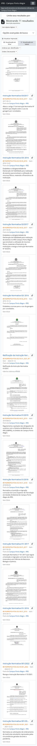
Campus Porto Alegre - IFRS (19, 103)
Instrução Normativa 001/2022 (16, 663)
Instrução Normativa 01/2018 (15, 479)
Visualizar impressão (10, 38)
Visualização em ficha (10, 43)
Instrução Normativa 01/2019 (15, 415)
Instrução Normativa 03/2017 (15, 96)
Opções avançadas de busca (15, 33)
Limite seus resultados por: (18, 15)
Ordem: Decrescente (8, 51)
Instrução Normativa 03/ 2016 (16, 158)
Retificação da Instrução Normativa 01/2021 (16, 355)
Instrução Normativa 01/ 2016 (16, 608)
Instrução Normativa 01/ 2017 (16, 544)
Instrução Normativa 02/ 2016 (16, 295)
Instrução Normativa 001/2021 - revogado (16, 721)
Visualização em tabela (27, 43)
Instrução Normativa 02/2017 (15, 224)
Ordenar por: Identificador (10, 48)
